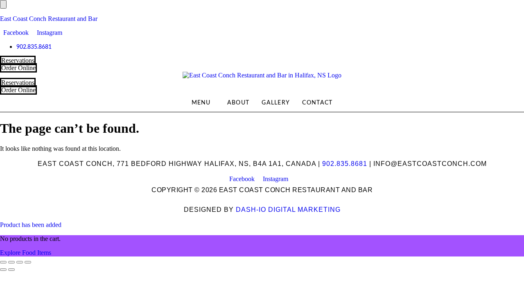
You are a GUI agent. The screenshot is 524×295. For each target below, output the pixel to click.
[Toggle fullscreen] (11, 262)
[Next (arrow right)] (11, 269)
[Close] (3, 4)
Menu (201, 103)
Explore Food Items (25, 252)
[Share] (19, 262)
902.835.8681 (344, 163)
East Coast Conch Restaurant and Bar (48, 18)
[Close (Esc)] (28, 262)
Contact (317, 103)
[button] (203, 103)
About (238, 103)
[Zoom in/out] (3, 262)
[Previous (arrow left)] (3, 269)
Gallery (276, 103)
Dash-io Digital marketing (288, 209)
